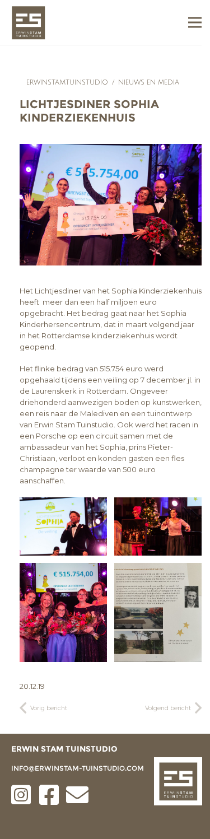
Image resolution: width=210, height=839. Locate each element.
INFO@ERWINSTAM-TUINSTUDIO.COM (77, 768)
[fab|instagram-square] (21, 795)
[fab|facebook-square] (49, 795)
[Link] (28, 23)
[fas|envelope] (77, 795)
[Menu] (195, 22)
